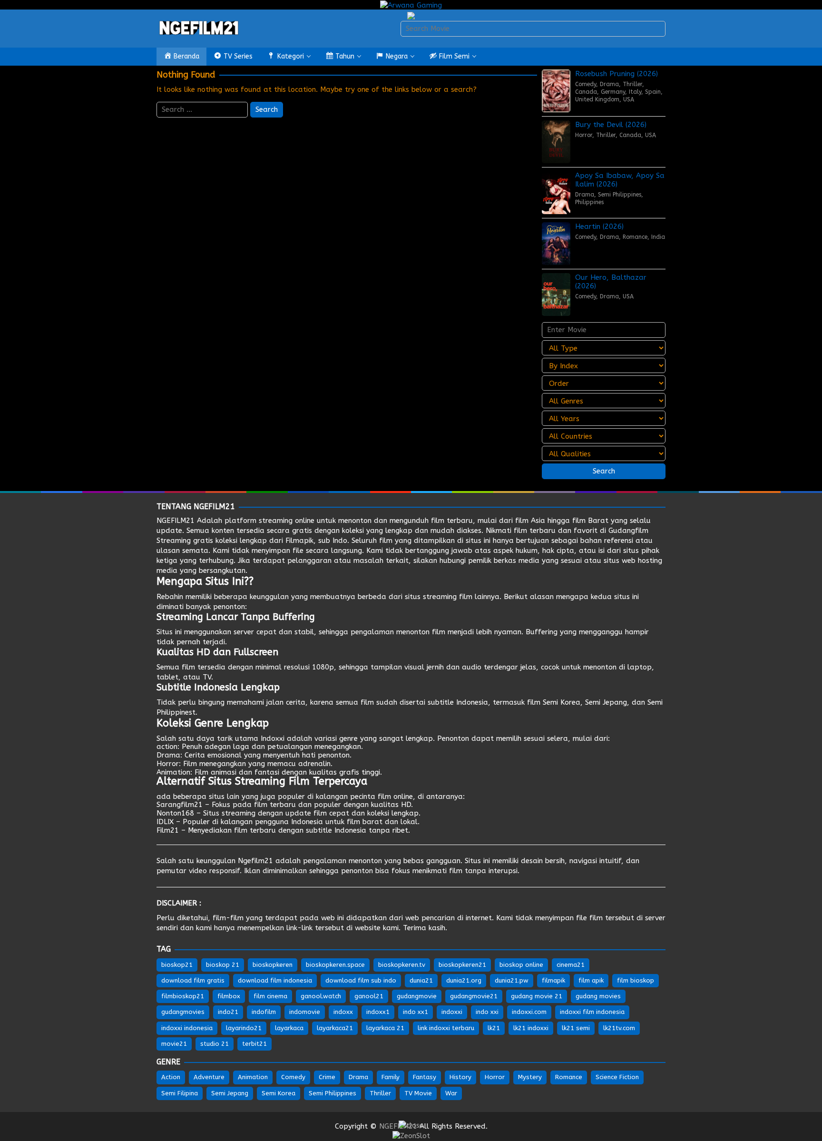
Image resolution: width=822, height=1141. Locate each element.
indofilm (264, 1011)
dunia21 (421, 980)
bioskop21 (177, 964)
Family (391, 1077)
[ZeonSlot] (411, 1135)
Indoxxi (272, 738)
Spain (653, 92)
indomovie (304, 1011)
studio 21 (214, 1043)
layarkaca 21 (385, 1028)
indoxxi (451, 1011)
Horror (583, 135)
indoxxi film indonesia (592, 1011)
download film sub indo (360, 980)
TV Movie (418, 1093)
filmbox (228, 996)
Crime (327, 1077)
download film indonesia (275, 980)
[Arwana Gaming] (411, 4)
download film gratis (193, 980)
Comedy (585, 84)
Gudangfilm (628, 530)
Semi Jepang (606, 702)
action (167, 746)
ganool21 (368, 996)
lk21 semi (576, 1028)
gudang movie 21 (536, 996)
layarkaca (289, 1028)
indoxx (343, 1011)
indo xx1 (415, 1011)
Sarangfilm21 (180, 804)
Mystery (530, 1077)
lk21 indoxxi (530, 1028)
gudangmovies (183, 1011)
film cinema (270, 996)
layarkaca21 (335, 1028)
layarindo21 (244, 1028)
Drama (609, 84)
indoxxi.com (529, 1011)
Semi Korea (561, 702)
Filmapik (299, 540)
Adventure (209, 1077)
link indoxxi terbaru (446, 1028)
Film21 (168, 830)
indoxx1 (378, 1011)
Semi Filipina (179, 1093)
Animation (173, 772)
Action (170, 1077)
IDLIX (165, 821)
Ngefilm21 (255, 860)
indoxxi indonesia (187, 1028)
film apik (591, 980)
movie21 (174, 1043)
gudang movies (598, 996)
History (460, 1077)
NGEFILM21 (176, 520)
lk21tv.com (619, 1028)
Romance (635, 237)
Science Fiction (617, 1077)
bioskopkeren (273, 964)
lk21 (494, 1028)
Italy (635, 92)
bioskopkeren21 (462, 964)
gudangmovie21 (474, 996)
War (451, 1093)
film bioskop (635, 980)
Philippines (589, 202)
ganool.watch (321, 996)
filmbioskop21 (182, 996)
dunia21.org (463, 980)
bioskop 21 (222, 964)
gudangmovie (417, 996)
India (658, 237)
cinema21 (571, 964)
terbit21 (254, 1043)
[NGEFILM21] (199, 28)
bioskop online (521, 964)
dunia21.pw (511, 980)
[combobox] (533, 29)
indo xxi (487, 1011)
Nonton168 (175, 813)
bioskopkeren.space (335, 964)
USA (628, 99)
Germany (613, 92)
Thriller (632, 84)
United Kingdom (597, 99)
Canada (586, 92)
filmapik (553, 980)
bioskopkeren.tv (401, 964)
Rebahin (170, 596)
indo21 (228, 1011)
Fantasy (424, 1077)
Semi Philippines (619, 194)
